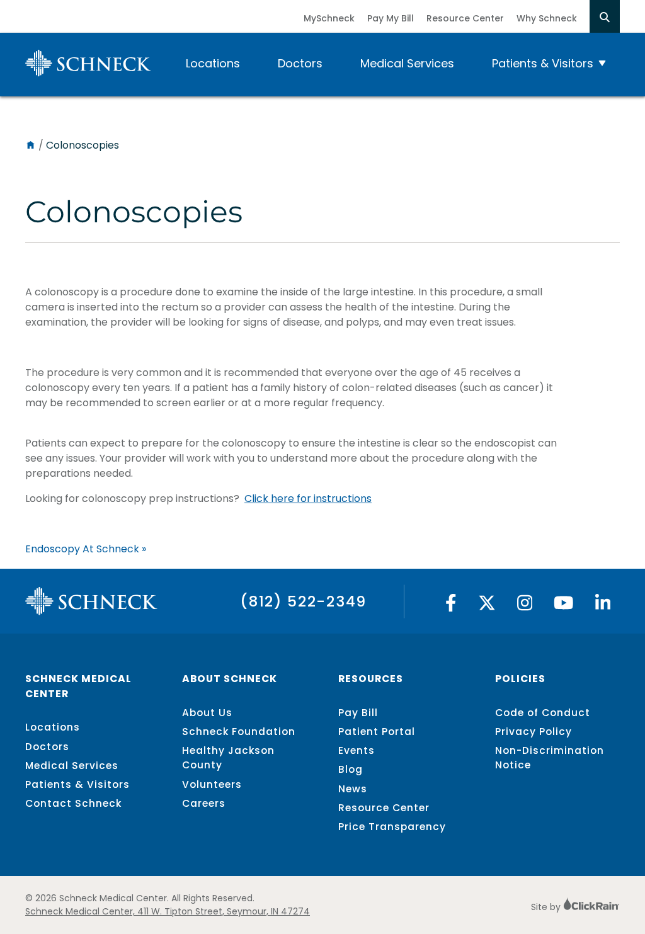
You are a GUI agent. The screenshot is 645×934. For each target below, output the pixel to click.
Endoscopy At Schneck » (85, 549)
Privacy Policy (533, 731)
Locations (213, 63)
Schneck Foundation (238, 731)
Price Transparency (392, 826)
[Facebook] (451, 606)
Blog (350, 769)
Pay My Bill (390, 18)
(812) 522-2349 (303, 601)
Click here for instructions (308, 498)
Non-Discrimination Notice (549, 758)
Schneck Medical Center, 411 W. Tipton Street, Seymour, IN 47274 (167, 911)
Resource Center (465, 18)
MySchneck (329, 18)
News (352, 788)
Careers (203, 803)
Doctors (300, 63)
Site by (547, 907)
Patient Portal (376, 731)
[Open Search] (605, 16)
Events (356, 750)
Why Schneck (547, 18)
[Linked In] (603, 606)
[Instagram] (525, 606)
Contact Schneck (73, 803)
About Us (207, 712)
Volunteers (212, 784)
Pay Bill (358, 712)
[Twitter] (487, 606)
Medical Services (407, 63)
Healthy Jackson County (228, 758)
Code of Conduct (542, 712)
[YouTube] (564, 606)
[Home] (30, 145)
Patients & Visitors (542, 63)
